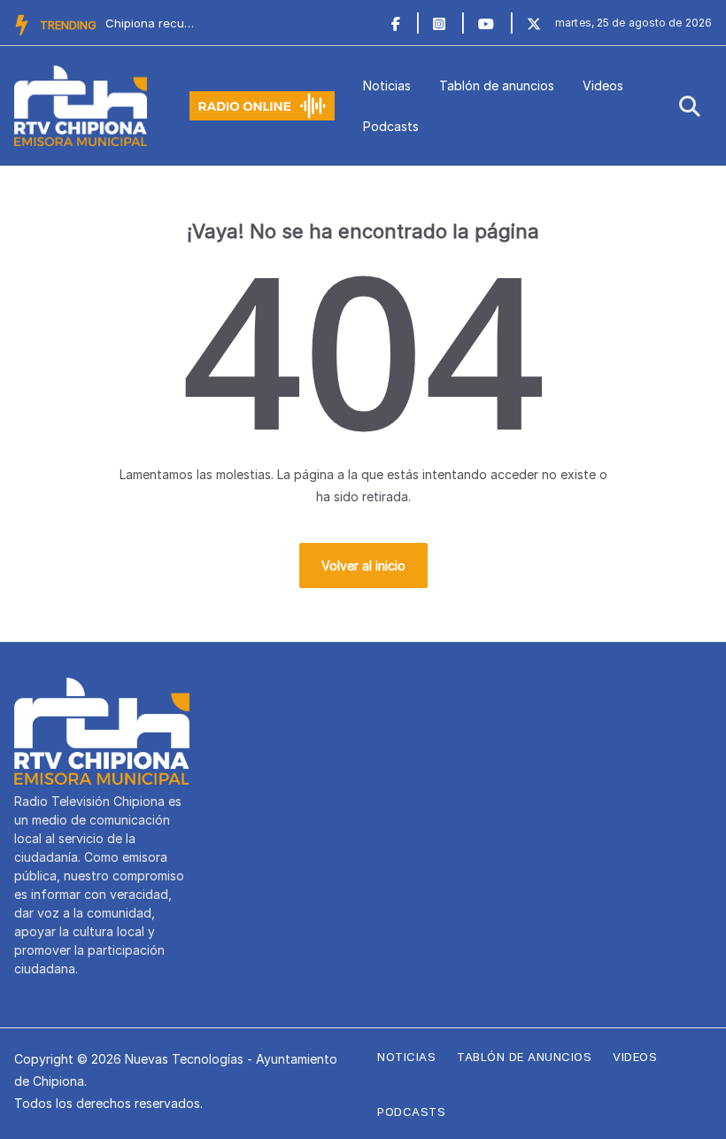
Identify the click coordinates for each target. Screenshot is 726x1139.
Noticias (387, 85)
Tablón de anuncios (496, 85)
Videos (603, 85)
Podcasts (391, 126)
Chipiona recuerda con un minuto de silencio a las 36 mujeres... (149, 23)
